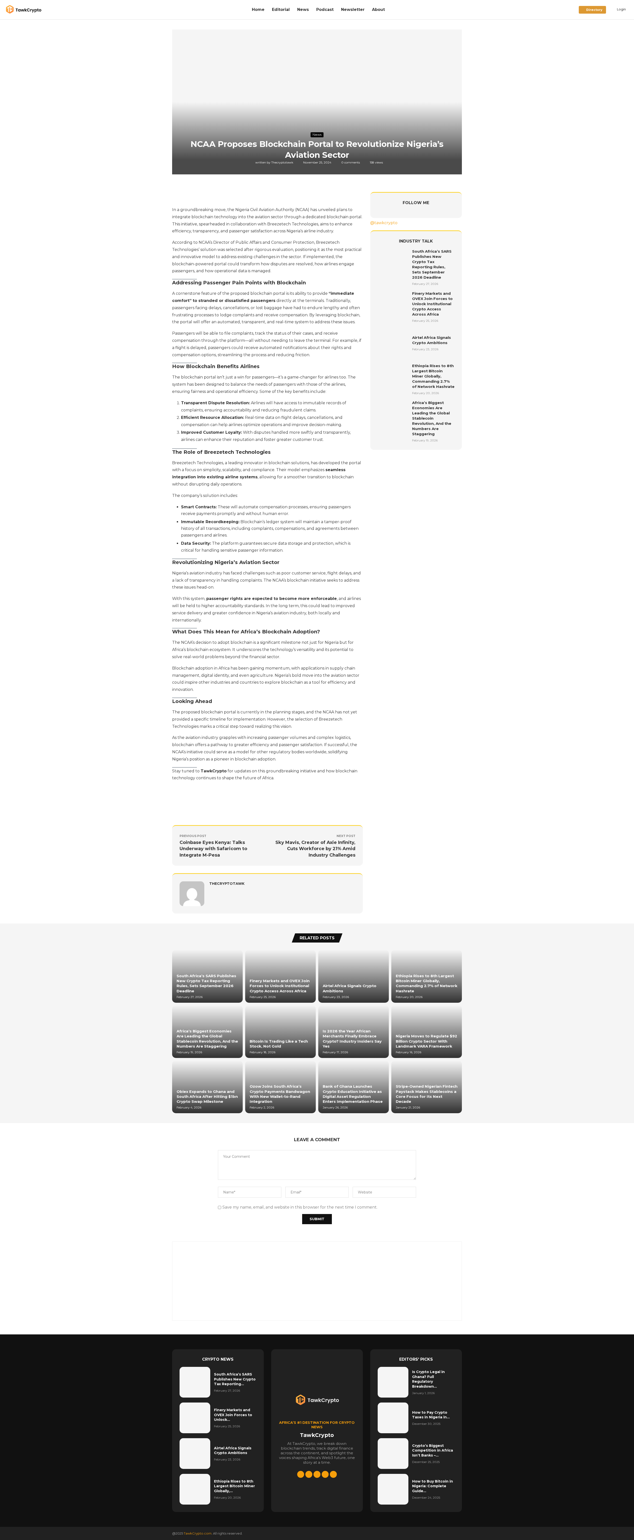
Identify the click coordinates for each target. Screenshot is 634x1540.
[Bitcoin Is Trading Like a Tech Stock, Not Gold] (280, 1031)
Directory (593, 10)
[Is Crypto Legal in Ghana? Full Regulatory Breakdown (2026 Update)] (393, 1382)
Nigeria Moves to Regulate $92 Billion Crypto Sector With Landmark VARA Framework (426, 1041)
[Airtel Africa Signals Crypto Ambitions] (393, 342)
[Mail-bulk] (333, 1474)
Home (258, 9)
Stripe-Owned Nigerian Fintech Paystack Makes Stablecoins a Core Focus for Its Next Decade (426, 1094)
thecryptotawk (282, 162)
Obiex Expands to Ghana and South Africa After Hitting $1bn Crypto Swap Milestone (207, 1096)
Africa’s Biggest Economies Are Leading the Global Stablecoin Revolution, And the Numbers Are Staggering (431, 418)
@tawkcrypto (383, 222)
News (303, 9)
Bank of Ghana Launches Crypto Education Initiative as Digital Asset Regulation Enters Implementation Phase (353, 1094)
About (378, 9)
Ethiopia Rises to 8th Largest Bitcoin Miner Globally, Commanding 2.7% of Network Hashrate (433, 376)
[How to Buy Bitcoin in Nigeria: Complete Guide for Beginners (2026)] (393, 1489)
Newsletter (353, 9)
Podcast (325, 9)
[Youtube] (317, 1474)
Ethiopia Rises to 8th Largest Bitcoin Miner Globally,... (234, 1486)
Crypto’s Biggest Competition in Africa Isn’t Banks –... (432, 1450)
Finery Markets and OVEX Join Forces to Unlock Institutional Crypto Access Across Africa (432, 304)
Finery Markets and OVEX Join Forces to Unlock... (233, 1415)
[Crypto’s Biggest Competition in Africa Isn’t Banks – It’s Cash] (393, 1453)
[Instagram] (325, 1474)
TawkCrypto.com (197, 1533)
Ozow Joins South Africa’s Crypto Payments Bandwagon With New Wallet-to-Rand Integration (280, 1094)
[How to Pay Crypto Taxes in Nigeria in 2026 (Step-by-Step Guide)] (393, 1418)
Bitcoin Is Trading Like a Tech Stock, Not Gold (279, 1044)
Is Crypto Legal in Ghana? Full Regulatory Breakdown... (428, 1379)
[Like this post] (209, 194)
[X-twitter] (300, 1474)
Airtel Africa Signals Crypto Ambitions (232, 1450)
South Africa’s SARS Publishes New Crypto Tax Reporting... (235, 1379)
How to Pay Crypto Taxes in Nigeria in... (431, 1415)
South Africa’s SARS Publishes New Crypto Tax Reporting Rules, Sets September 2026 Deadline (206, 983)
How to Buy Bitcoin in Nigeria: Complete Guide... (432, 1486)
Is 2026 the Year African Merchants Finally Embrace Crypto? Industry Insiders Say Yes (352, 1039)
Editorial (281, 9)
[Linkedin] (308, 1474)
